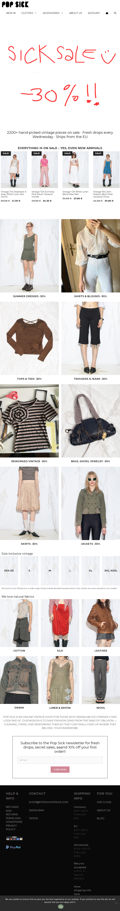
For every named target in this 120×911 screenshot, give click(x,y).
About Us (75, 13)
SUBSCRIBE (60, 769)
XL (90, 570)
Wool (100, 707)
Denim (19, 707)
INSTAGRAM (36, 810)
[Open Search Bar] (115, 13)
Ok (60, 906)
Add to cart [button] (8, 206)
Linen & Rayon (60, 707)
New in (11, 13)
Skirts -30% (29, 543)
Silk (60, 650)
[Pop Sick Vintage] (15, 4)
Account (94, 13)
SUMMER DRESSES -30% (29, 296)
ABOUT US (103, 810)
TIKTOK (33, 818)
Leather (101, 650)
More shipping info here (82, 890)
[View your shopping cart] (107, 13)
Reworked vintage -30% (29, 461)
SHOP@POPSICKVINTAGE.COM (48, 802)
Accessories (51, 13)
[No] (116, 903)
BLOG (100, 818)
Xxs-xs (9, 570)
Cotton (19, 650)
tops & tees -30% (29, 378)
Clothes (27, 13)
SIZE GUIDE (104, 802)
